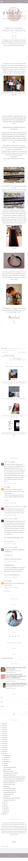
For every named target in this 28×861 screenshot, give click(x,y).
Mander (6, 581)
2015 (3, 745)
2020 (3, 735)
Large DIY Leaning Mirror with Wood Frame (13, 781)
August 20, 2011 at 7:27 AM (11, 587)
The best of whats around (9, 784)
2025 (3, 725)
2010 (3, 814)
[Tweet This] (22, 352)
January (5, 812)
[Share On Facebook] (23, 352)
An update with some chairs (9, 788)
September (6, 761)
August (5, 763)
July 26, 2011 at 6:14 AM (10, 503)
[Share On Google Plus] (25, 352)
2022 (3, 731)
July (5, 765)
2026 (3, 723)
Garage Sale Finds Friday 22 (9, 775)
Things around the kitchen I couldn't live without (14, 777)
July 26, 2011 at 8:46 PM (10, 515)
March (5, 808)
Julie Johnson (8, 462)
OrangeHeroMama (9, 547)
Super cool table (7, 769)
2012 (3, 751)
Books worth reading (8, 771)
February (6, 810)
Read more (14, 672)
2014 (3, 747)
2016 (3, 743)
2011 (3, 753)
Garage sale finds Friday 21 (9, 782)
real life (23, 348)
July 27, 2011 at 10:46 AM (10, 561)
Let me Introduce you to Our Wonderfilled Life (13, 779)
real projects (6, 350)
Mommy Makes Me (9, 518)
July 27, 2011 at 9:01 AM (10, 544)
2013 (3, 749)
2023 (3, 729)
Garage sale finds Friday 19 (9, 800)
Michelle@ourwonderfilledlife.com (13, 506)
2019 (3, 737)
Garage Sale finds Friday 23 (9, 767)
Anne (5, 487)
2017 (3, 741)
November (6, 757)
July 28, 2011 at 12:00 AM (10, 577)
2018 (3, 739)
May (5, 804)
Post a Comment (7, 591)
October (5, 759)
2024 (3, 727)
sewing (13, 350)
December (6, 755)
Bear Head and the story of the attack (11, 798)
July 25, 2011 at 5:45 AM (10, 483)
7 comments (4, 352)
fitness (10, 348)
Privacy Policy (5, 846)
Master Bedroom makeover (9, 790)
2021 (3, 733)
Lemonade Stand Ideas (8, 794)
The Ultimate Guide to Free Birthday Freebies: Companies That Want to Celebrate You (16, 676)
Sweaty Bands (10, 140)
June (5, 802)
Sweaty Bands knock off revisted (10, 773)
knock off (16, 348)
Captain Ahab (6, 786)
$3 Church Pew (6, 796)
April (5, 806)
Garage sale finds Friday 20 (9, 792)
